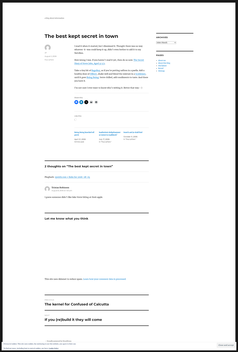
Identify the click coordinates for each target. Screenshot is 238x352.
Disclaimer (162, 66)
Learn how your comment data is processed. (104, 279)
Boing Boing (93, 77)
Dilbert (93, 74)
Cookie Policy (54, 348)
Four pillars (49, 60)
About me (162, 60)
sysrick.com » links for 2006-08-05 (72, 177)
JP (46, 53)
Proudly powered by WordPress (59, 341)
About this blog (164, 63)
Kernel (160, 68)
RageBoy (95, 70)
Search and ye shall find (132, 132)
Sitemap (161, 71)
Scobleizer (140, 74)
